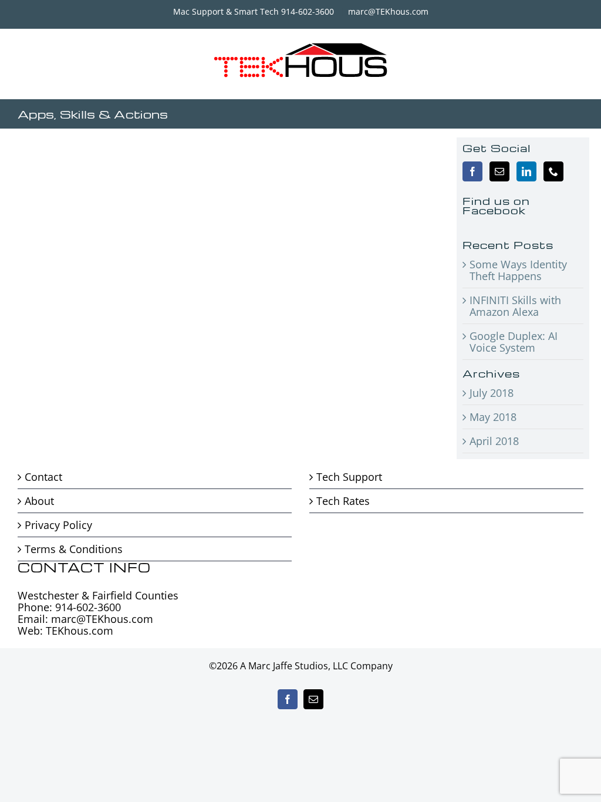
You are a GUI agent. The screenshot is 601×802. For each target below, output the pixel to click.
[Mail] (499, 171)
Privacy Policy (58, 525)
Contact (43, 477)
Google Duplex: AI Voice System (514, 342)
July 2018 (492, 393)
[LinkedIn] (526, 171)
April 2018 (494, 441)
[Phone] (553, 171)
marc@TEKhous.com (388, 11)
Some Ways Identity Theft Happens (518, 270)
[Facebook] (472, 171)
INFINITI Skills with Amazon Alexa (515, 306)
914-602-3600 (88, 607)
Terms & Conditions (74, 549)
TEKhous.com (79, 631)
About (39, 501)
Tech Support (349, 477)
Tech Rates (343, 501)
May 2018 (493, 417)
